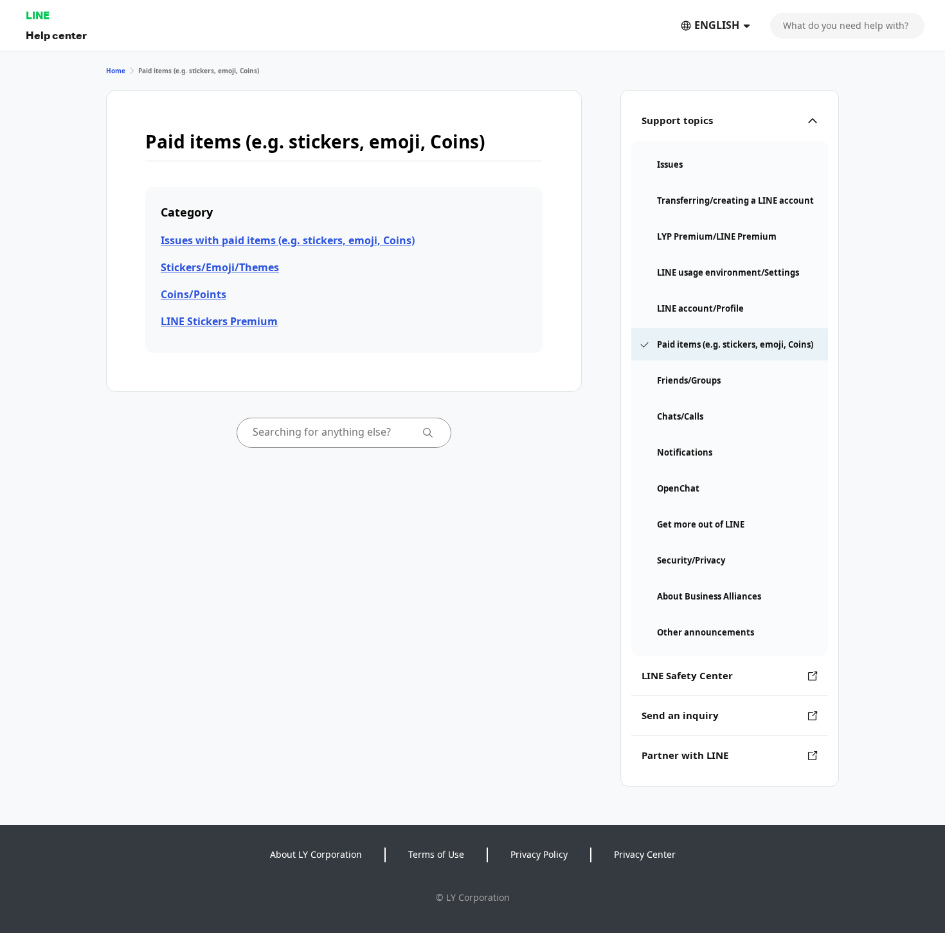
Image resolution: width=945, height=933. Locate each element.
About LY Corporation (316, 854)
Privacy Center (645, 854)
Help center (56, 35)
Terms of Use (436, 854)
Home (115, 70)
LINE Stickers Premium (219, 321)
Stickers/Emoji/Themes (220, 267)
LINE (38, 15)
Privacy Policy (539, 854)
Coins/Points (193, 294)
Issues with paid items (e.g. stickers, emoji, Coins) (288, 240)
